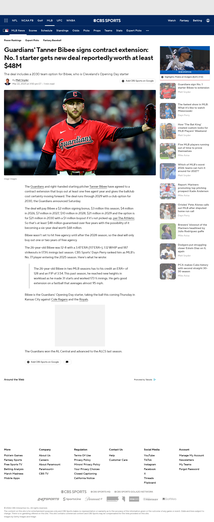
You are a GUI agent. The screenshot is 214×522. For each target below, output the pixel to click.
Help (112, 455)
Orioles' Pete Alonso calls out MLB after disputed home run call (193, 208)
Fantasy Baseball (52, 40)
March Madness (13, 473)
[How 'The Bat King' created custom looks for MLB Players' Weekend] (168, 131)
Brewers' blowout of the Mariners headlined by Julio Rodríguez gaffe (192, 228)
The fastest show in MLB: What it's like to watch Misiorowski (193, 107)
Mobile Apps (12, 478)
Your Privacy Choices (86, 469)
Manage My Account (191, 455)
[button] (147, 30)
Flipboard (150, 482)
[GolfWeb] (170, 499)
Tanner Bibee (98, 187)
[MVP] (134, 497)
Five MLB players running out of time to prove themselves (193, 148)
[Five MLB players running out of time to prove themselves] (168, 151)
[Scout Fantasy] (150, 499)
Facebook (150, 469)
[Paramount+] (94, 498)
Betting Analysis (13, 469)
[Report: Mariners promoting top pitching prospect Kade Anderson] (168, 191)
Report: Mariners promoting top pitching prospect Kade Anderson (193, 188)
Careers (43, 460)
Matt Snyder (22, 80)
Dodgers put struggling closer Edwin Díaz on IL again (192, 248)
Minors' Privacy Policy (87, 464)
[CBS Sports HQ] (100, 491)
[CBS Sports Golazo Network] (133, 491)
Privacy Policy (82, 460)
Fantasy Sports (13, 460)
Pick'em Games (13, 455)
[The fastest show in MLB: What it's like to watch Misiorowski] (168, 111)
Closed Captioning (85, 473)
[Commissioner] (116, 497)
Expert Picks (32, 40)
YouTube (149, 455)
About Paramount (49, 464)
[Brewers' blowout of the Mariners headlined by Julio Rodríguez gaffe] (168, 231)
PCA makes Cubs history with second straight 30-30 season (193, 268)
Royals (83, 299)
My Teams (185, 464)
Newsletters (186, 460)
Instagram (150, 464)
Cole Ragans (59, 299)
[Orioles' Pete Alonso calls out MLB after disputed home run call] (168, 211)
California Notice (84, 478)
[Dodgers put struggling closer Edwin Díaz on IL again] (168, 251)
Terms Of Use (82, 455)
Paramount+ (46, 469)
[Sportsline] (72, 498)
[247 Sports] (48, 498)
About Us (44, 455)
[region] (185, 60)
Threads (149, 478)
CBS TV (43, 473)
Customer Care (118, 460)
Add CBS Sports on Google (140, 80)
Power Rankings (12, 40)
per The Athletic (123, 218)
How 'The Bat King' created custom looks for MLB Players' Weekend (193, 128)
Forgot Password (189, 469)
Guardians (37, 187)
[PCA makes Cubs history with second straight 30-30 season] (168, 271)
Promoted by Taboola (143, 380)
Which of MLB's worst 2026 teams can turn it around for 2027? (191, 168)
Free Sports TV (13, 464)
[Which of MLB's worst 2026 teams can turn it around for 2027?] (168, 171)
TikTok (148, 460)
